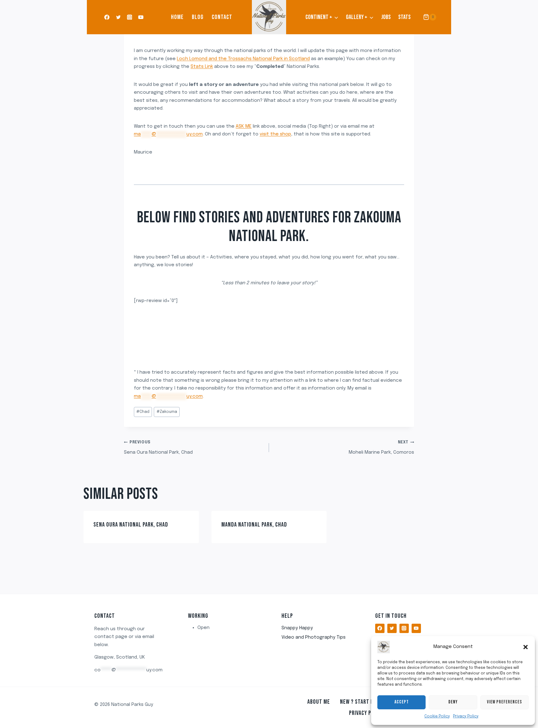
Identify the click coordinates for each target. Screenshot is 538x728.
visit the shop (275, 134)
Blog (198, 17)
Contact (222, 17)
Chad (142, 412)
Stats (404, 17)
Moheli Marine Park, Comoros (381, 448)
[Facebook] (107, 17)
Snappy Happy (297, 628)
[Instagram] (130, 17)
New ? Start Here (361, 702)
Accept (401, 702)
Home (177, 17)
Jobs (386, 17)
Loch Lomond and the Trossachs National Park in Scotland (243, 58)
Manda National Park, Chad (254, 524)
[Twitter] (118, 17)
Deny (453, 702)
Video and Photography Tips (313, 637)
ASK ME (244, 126)
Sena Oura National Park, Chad (158, 448)
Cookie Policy (437, 716)
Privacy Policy (466, 716)
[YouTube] (141, 17)
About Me (318, 702)
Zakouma (167, 412)
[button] (525, 647)
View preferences (504, 702)
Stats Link (202, 66)
